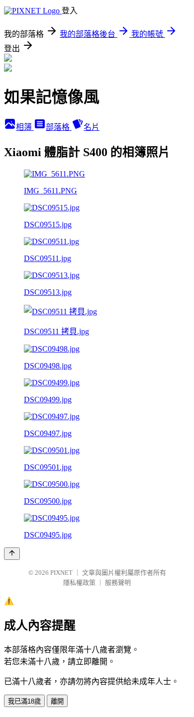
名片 (91, 127)
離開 (57, 701)
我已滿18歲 (24, 701)
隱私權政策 (79, 582)
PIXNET (61, 572)
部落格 (59, 127)
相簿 (25, 127)
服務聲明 (118, 582)
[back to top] (12, 553)
